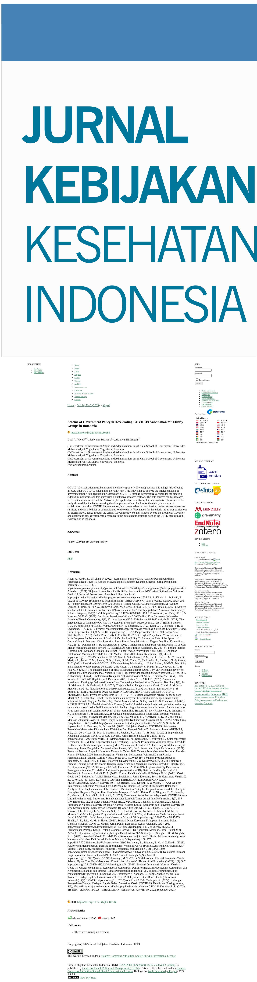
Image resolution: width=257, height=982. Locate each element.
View (203, 543)
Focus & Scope (207, 397)
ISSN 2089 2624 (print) (133, 965)
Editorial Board (207, 402)
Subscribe (205, 545)
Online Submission (208, 391)
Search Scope (199, 655)
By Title (205, 674)
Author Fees (206, 395)
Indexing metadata (202, 622)
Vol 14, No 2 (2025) (88, 405)
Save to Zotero (205, 639)
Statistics (78, 390)
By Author (205, 672)
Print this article (201, 620)
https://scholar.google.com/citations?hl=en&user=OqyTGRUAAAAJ (207, 563)
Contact (77, 400)
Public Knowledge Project (162, 971)
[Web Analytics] (73, 977)
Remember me (204, 380)
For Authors (38, 371)
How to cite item (202, 625)
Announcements (80, 387)
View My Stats (87, 977)
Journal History (80, 397)
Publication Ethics (208, 398)
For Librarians (39, 373)
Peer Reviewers (207, 404)
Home (76, 365)
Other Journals (207, 676)
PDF (70, 558)
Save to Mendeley (205, 635)
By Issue (205, 670)
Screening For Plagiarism (210, 400)
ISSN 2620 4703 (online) (161, 965)
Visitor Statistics (207, 406)
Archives (77, 384)
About (76, 368)
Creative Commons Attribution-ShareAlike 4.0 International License (138, 955)
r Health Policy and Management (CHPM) (116, 968)
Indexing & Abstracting (83, 393)
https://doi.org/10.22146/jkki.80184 (90, 432)
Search (77, 378)
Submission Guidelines (210, 393)
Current (77, 381)
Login (76, 371)
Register (77, 375)
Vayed (106, 405)
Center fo (87, 968)
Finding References (202, 627)
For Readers (38, 369)
